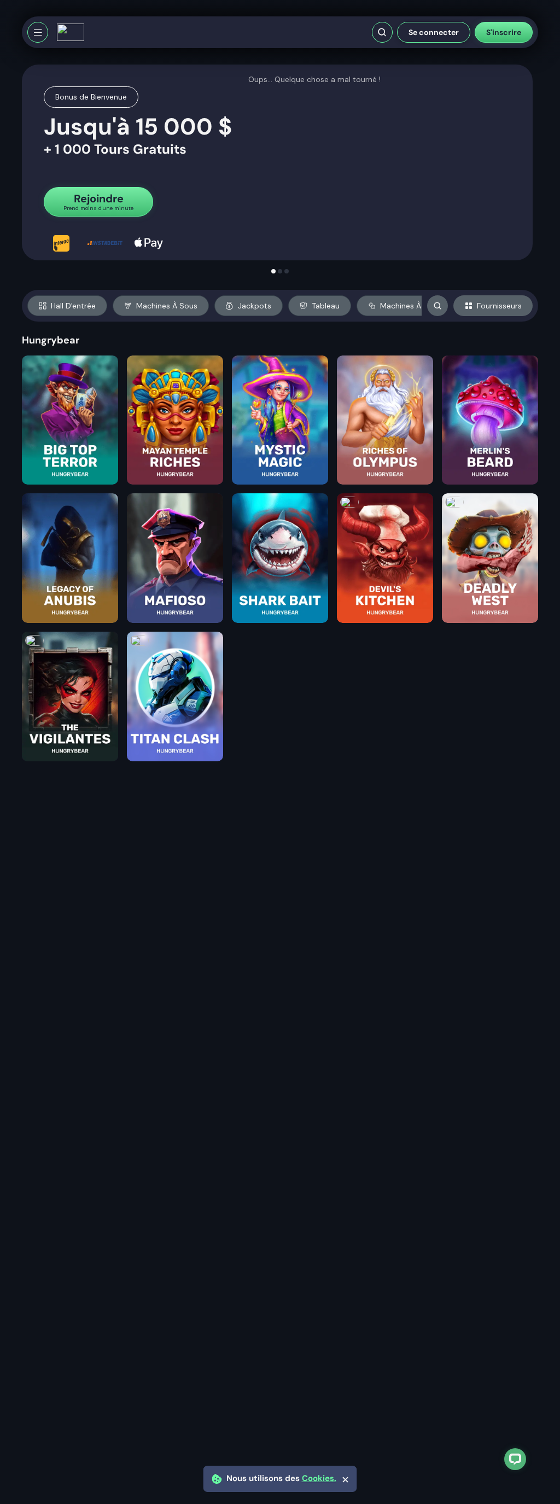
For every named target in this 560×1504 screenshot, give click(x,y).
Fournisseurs (499, 306)
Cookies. (319, 1478)
